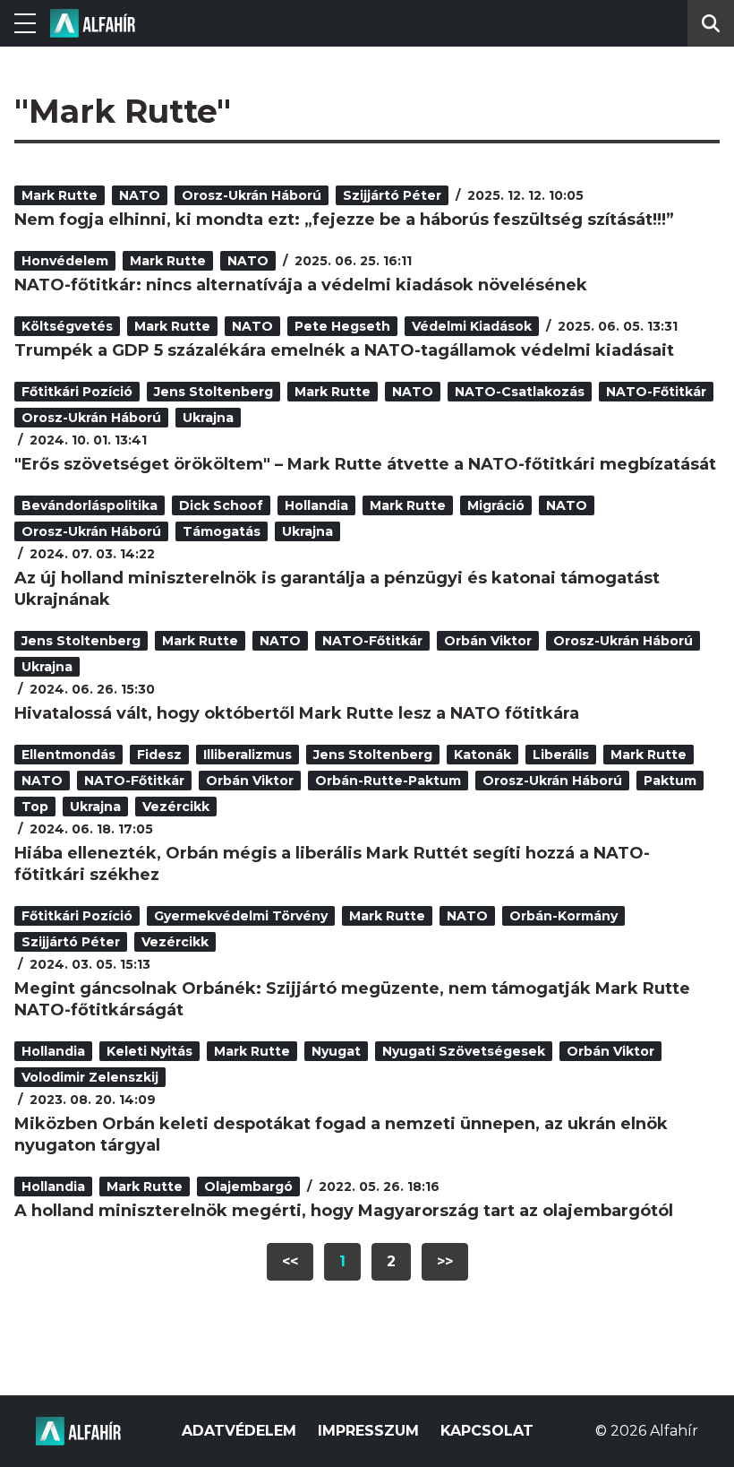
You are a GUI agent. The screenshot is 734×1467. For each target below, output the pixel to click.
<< (290, 1261)
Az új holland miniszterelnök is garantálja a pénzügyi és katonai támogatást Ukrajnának (337, 588)
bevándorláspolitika (89, 505)
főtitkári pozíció (76, 392)
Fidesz (159, 754)
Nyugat (336, 1051)
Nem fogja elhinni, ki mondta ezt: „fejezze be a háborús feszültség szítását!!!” (344, 219)
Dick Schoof (221, 505)
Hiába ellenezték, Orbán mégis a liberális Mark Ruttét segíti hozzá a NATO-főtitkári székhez (332, 864)
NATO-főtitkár (656, 392)
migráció (496, 505)
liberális (561, 754)
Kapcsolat (486, 1430)
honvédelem (64, 261)
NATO (139, 195)
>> (445, 1261)
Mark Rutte (59, 195)
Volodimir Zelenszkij (89, 1077)
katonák (482, 754)
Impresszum (368, 1430)
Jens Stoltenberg (213, 392)
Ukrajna (208, 418)
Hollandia (316, 505)
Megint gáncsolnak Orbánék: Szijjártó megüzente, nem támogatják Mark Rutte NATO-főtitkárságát (352, 999)
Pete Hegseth (342, 326)
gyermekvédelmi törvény (241, 916)
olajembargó (248, 1186)
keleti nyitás (149, 1051)
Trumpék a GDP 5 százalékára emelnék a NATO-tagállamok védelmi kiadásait (344, 350)
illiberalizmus (247, 754)
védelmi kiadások (472, 326)
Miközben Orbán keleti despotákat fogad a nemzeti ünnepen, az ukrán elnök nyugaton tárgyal (341, 1134)
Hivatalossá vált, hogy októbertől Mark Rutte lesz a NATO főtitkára (296, 713)
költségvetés (67, 326)
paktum (670, 780)
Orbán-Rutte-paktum (388, 780)
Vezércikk (175, 806)
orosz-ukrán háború (251, 195)
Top (34, 806)
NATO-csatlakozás (520, 392)
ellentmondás (68, 754)
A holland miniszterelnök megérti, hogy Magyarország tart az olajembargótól (343, 1211)
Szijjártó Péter (392, 195)
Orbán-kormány (563, 916)
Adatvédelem (239, 1430)
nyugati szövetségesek (463, 1051)
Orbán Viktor (488, 641)
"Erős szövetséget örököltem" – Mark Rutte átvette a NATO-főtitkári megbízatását (365, 464)
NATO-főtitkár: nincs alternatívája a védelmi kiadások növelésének (300, 285)
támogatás (221, 531)
